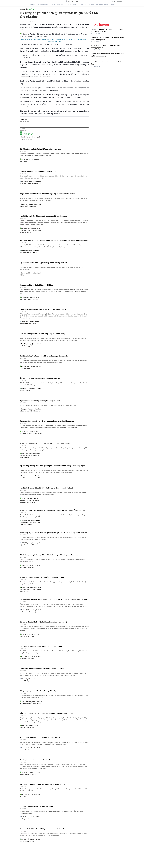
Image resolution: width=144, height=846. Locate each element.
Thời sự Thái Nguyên (42, 4)
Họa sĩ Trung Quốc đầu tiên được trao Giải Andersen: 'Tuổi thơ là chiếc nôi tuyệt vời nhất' (54, 600)
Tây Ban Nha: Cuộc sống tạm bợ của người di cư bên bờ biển (42, 784)
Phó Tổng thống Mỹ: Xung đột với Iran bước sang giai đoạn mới (44, 356)
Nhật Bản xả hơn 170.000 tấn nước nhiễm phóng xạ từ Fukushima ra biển (47, 194)
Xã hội (81, 4)
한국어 (121, 1)
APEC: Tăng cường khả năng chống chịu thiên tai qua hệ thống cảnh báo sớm (49, 555)
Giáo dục (91, 4)
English (113, 1)
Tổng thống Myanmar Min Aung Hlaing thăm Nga (38, 691)
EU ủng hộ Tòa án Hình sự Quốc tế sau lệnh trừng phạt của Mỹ (43, 622)
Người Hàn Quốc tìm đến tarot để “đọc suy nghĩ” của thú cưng (43, 216)
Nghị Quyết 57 (61, 4)
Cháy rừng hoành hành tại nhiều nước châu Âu (38, 171)
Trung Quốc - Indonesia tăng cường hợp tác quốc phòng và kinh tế (45, 443)
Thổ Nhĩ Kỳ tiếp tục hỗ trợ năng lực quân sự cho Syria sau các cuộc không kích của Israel (53, 533)
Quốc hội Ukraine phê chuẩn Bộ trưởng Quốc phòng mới (41, 646)
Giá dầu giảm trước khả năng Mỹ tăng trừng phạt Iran (40, 149)
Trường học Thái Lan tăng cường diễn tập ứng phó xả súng (42, 577)
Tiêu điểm (32, 4)
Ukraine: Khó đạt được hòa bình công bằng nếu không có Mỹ (42, 334)
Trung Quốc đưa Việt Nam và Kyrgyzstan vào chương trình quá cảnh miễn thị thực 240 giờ (54, 510)
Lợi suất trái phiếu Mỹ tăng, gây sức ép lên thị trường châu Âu (43, 263)
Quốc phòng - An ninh (102, 4)
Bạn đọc (112, 4)
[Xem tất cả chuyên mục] (123, 5)
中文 (118, 1)
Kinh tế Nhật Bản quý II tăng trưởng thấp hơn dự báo (40, 738)
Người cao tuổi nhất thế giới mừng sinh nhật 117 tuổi (40, 401)
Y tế (86, 4)
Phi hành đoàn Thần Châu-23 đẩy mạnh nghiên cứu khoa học (43, 829)
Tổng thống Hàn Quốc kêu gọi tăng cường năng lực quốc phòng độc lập (46, 713)
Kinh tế (69, 4)
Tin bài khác (26, 134)
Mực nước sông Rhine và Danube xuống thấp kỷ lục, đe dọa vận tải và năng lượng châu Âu (54, 240)
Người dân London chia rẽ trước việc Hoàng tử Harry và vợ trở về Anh (46, 488)
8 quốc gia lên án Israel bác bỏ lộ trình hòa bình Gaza (40, 760)
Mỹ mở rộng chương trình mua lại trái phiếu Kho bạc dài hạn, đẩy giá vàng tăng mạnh (52, 466)
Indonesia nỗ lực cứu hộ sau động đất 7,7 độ (36, 806)
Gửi (21, 132)
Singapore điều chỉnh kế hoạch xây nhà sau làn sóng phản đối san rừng (47, 421)
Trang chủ (23, 9)
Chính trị (52, 4)
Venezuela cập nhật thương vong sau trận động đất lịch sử (42, 668)
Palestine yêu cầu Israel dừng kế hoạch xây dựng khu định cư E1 (44, 309)
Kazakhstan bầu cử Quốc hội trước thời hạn (36, 285)
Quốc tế (31, 9)
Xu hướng (101, 24)
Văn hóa (75, 4)
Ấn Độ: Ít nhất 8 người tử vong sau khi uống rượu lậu (40, 378)
